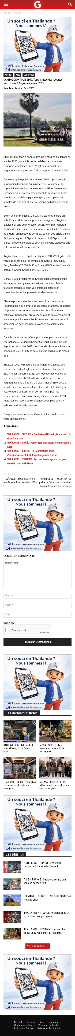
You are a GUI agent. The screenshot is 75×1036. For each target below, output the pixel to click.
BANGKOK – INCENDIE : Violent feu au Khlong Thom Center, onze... (18, 748)
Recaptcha (8, 622)
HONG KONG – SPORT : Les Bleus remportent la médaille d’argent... (42, 864)
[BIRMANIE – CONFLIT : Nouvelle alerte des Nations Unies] (12, 900)
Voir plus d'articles (36, 946)
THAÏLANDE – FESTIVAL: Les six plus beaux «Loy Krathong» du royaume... (44, 931)
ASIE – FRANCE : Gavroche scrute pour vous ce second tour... (45, 881)
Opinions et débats (24, 1025)
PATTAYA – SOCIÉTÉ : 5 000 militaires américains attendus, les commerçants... (54, 785)
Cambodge (29, 74)
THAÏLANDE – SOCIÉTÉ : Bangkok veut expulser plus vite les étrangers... (19, 785)
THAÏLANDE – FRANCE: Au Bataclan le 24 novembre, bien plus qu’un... (47, 914)
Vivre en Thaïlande (48, 1025)
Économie (53, 1022)
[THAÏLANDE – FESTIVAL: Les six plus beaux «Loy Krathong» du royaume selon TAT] (12, 934)
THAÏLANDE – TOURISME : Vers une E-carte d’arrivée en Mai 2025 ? (19, 482)
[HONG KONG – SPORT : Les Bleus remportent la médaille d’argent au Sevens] (12, 867)
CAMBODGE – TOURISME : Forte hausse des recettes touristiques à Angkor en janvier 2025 (32, 81)
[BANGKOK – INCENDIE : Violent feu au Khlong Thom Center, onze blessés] (19, 731)
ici (24, 418)
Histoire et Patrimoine (49, 1028)
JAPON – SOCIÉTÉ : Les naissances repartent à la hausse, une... (51, 748)
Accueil (7, 13)
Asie (18, 74)
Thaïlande (30, 1022)
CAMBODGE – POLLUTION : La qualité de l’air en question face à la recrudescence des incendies (55, 482)
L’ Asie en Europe (23, 1028)
